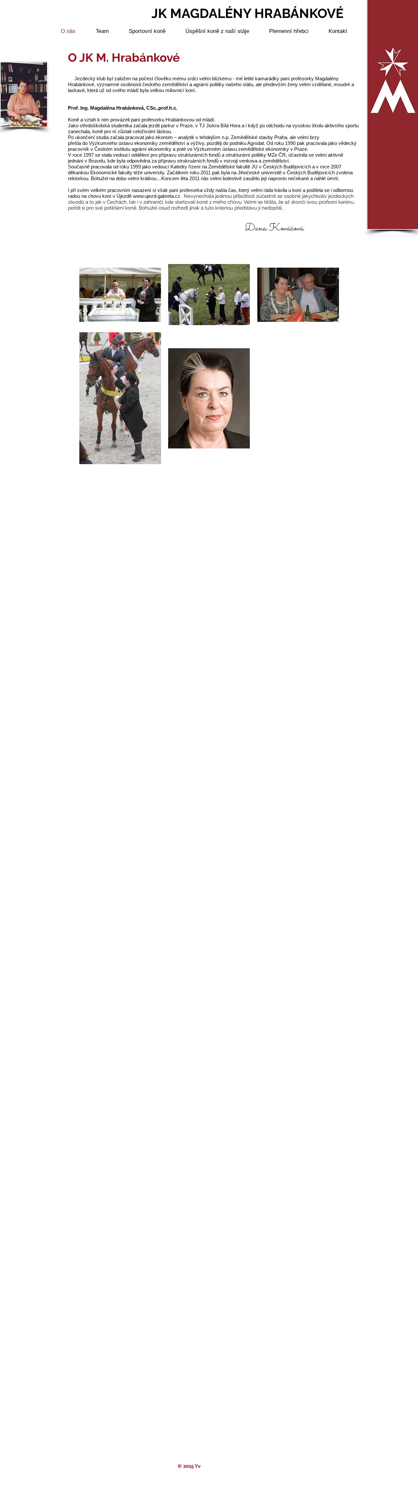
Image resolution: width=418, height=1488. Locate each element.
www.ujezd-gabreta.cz (156, 196)
